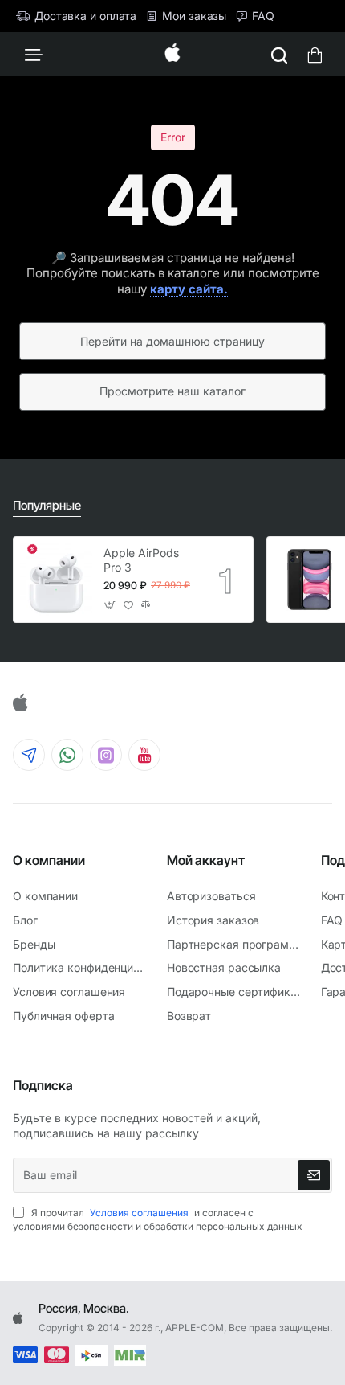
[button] (110, 605)
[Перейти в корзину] (314, 54)
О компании (49, 860)
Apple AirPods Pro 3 (141, 560)
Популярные (47, 505)
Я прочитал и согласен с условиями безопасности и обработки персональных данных (157, 1219)
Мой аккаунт (206, 860)
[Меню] (33, 54)
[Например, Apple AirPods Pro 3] (279, 54)
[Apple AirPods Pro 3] (56, 579)
